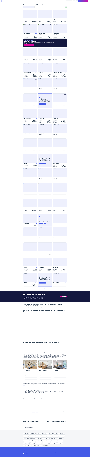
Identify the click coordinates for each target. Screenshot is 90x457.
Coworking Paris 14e (61, 436)
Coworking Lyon (43, 433)
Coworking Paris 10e (60, 433)
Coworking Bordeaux (54, 433)
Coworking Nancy (36, 443)
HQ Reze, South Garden (27, 370)
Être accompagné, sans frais (29, 45)
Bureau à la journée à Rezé (59, 425)
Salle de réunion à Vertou (37, 424)
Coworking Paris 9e (37, 433)
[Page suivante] (47, 288)
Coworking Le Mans (48, 443)
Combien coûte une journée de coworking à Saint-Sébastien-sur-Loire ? (45, 331)
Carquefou (37, 412)
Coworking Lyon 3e (55, 436)
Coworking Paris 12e (49, 436)
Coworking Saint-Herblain (57, 307)
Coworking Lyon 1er (59, 438)
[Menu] (88, 1)
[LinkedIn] (54, 452)
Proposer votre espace (41, 452)
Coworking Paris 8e (31, 433)
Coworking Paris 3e (56, 435)
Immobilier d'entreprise (41, 451)
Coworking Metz (31, 443)
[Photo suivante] (36, 13)
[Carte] (66, 7)
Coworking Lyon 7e (60, 440)
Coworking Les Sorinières (32, 307)
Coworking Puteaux (42, 443)
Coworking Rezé (39, 307)
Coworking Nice (25, 436)
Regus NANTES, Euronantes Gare (42, 370)
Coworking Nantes (44, 307)
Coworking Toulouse (44, 435)
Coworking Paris (26, 433)
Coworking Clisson (64, 307)
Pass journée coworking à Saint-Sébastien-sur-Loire (35, 401)
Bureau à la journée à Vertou (37, 425)
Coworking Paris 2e (48, 433)
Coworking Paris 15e (26, 438)
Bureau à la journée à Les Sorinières (49, 425)
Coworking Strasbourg (32, 438)
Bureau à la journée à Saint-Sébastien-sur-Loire (28, 426)
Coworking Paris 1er (43, 436)
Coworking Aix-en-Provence (40, 438)
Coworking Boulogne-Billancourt (34, 440)
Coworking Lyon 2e (54, 440)
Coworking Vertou (26, 307)
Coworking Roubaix (60, 443)
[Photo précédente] (24, 13)
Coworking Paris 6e (54, 443)
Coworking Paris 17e (32, 435)
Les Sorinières (33, 412)
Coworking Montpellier (62, 435)
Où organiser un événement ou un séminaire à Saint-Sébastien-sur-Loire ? (45, 335)
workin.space (24, 3)
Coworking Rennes (31, 436)
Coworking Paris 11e (38, 435)
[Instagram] (55, 452)
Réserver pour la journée (42, 163)
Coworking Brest (26, 443)
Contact (46, 451)
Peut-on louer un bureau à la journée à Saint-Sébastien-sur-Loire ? (45, 333)
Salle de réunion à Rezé (59, 424)
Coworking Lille (50, 435)
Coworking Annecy (34, 445)
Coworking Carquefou (50, 307)
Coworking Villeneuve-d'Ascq (27, 445)
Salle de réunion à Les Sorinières (49, 424)
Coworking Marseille (26, 435)
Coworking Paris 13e (26, 440)
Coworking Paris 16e (37, 436)
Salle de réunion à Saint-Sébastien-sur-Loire (28, 424)
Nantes (24, 409)
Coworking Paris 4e (45, 445)
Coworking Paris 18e (47, 438)
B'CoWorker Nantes (55, 370)
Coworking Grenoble (53, 438)
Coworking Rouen (49, 440)
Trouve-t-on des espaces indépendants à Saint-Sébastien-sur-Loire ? (45, 337)
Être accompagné (63, 296)
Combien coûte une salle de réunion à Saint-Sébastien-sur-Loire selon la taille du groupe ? (45, 329)
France (27, 3)
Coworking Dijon (40, 445)
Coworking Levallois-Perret (42, 440)
